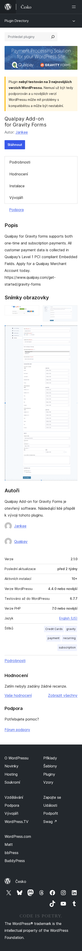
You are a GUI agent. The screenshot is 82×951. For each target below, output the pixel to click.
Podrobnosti (19, 162)
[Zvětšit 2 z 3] (71, 311)
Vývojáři (16, 197)
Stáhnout (15, 145)
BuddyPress (15, 860)
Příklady (50, 758)
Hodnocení (18, 174)
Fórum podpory (17, 729)
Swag (50, 821)
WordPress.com (18, 836)
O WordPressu (16, 758)
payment (53, 638)
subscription (67, 647)
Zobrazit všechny (62, 695)
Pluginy (49, 774)
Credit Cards (54, 629)
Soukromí (12, 782)
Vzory (48, 782)
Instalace (17, 186)
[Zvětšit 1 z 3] (33, 311)
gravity (71, 629)
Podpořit (50, 813)
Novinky (11, 766)
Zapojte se (52, 797)
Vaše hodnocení (18, 695)
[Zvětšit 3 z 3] (71, 331)
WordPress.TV (16, 821)
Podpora (16, 209)
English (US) (68, 618)
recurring (69, 638)
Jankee (21, 132)
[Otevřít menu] (74, 7)
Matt (9, 844)
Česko (20, 881)
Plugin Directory (17, 21)
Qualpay (21, 541)
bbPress (11, 852)
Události (50, 805)
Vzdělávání (14, 797)
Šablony (50, 766)
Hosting (11, 774)
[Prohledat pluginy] (52, 36)
